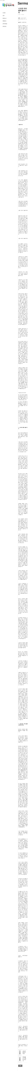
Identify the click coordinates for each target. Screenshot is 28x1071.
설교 (3, 15)
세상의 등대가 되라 (24, 1052)
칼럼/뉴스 (5, 18)
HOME (4, 12)
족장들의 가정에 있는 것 (24, 1058)
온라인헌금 (5, 23)
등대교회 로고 (9, 5)
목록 (20, 1065)
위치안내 (4, 26)
